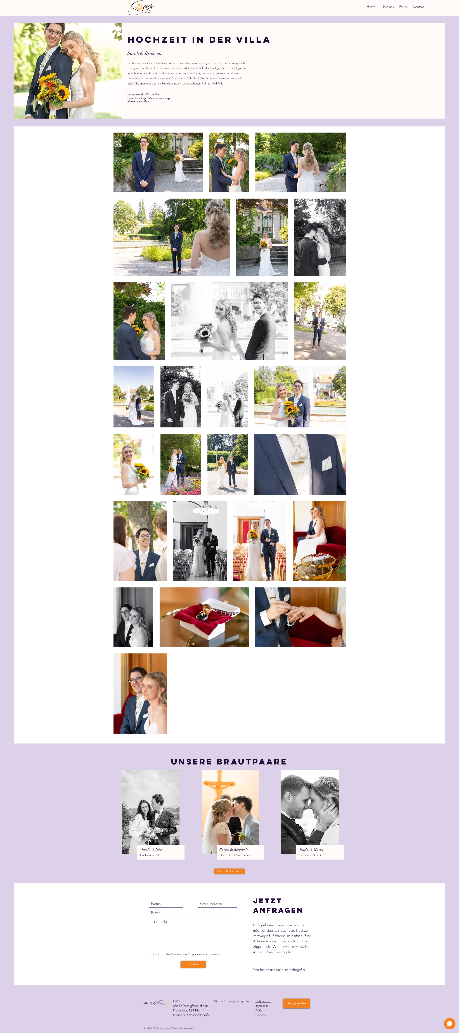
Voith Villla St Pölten (149, 94)
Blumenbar (143, 101)
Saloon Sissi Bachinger (159, 98)
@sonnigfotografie (198, 1015)
